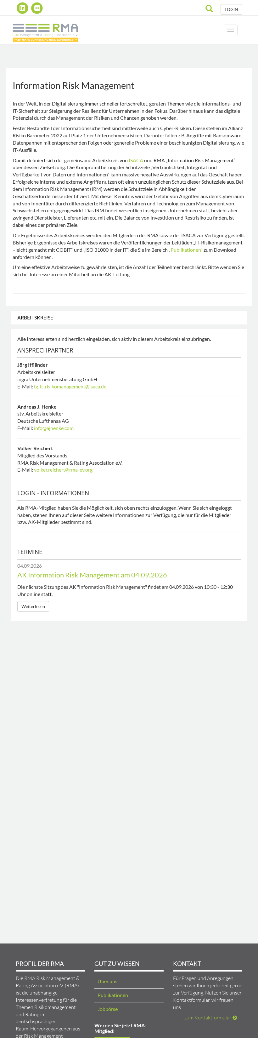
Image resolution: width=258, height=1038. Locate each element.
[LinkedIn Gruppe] (23, 7)
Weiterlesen (33, 606)
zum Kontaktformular (207, 1017)
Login (231, 9)
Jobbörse (108, 1009)
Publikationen (186, 250)
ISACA (136, 160)
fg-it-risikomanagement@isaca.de (70, 386)
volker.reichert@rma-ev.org (63, 470)
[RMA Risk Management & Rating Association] (45, 30)
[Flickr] (37, 7)
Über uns (107, 981)
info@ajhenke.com (54, 428)
